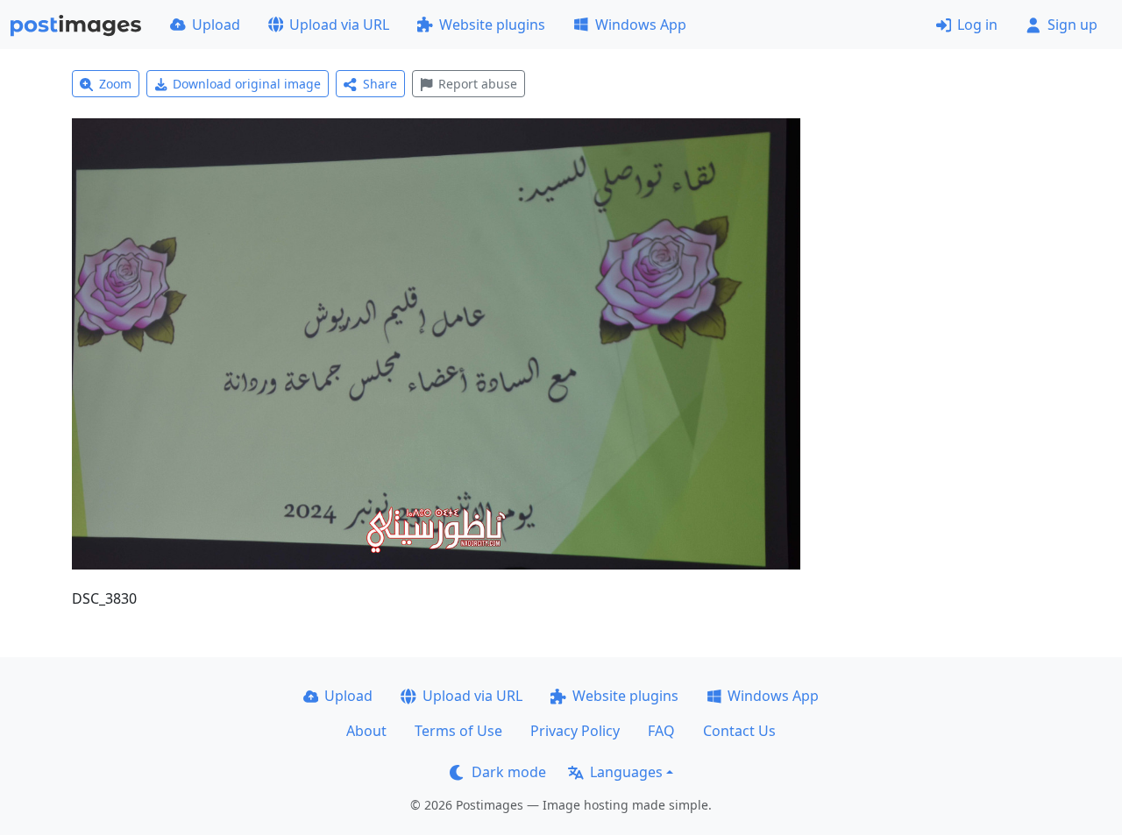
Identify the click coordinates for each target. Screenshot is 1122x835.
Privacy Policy (575, 730)
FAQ (661, 730)
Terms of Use (458, 730)
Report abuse (477, 83)
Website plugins (492, 24)
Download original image (247, 83)
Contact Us (739, 730)
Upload (216, 24)
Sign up (1072, 24)
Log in (977, 24)
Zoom (115, 83)
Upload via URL (339, 24)
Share (380, 83)
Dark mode (509, 772)
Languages (626, 772)
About (366, 730)
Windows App (640, 24)
